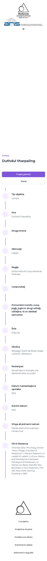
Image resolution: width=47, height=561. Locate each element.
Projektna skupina (23, 529)
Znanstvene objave (23, 545)
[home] (23, 14)
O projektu (23, 521)
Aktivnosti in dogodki (23, 553)
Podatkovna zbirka (23, 537)
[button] (23, 29)
